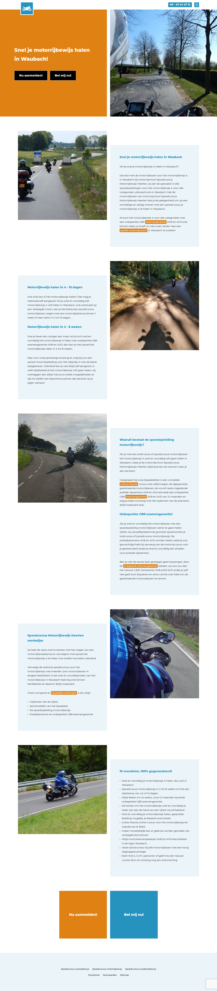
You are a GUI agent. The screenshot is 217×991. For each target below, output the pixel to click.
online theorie (128, 484)
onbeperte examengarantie (140, 565)
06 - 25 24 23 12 (180, 4)
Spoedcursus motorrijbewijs (107, 969)
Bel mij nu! (134, 914)
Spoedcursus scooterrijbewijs (140, 969)
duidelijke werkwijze (64, 692)
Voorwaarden (110, 975)
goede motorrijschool (133, 230)
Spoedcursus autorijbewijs (75, 969)
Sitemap (124, 975)
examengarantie (156, 221)
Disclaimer (94, 975)
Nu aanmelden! (83, 914)
